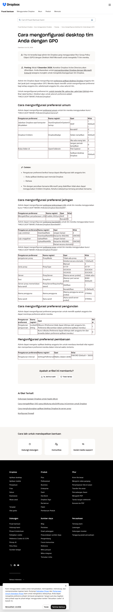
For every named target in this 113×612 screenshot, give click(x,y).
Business (44, 485)
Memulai (57, 11)
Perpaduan (13, 485)
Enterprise (44, 488)
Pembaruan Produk (48, 511)
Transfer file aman (79, 488)
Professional (45, 481)
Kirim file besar (77, 477)
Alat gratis (13, 511)
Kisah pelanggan (47, 531)
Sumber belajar (15, 550)
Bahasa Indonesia (15, 579)
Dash (43, 492)
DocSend (44, 496)
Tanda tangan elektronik (81, 500)
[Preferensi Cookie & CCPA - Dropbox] (36, 596)
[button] (19, 20)
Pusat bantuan (7, 11)
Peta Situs (13, 546)
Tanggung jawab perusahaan (83, 535)
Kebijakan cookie (15, 535)
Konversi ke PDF (78, 503)
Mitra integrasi (46, 553)
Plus (42, 477)
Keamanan (13, 496)
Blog (42, 524)
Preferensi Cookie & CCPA (19, 538)
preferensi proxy (49, 247)
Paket (43, 507)
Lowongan (76, 527)
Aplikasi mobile (15, 481)
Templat (12, 507)
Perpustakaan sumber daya (51, 535)
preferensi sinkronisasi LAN (54, 205)
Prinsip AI (12, 542)
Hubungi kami (14, 527)
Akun (40, 11)
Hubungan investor (79, 531)
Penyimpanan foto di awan (82, 485)
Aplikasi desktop (15, 477)
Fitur (11, 488)
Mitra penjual (46, 550)
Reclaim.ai (45, 503)
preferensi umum (50, 110)
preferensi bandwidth (52, 222)
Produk (48, 11)
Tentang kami (77, 524)
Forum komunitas (47, 542)
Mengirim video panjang (81, 481)
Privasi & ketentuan (16, 531)
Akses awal (13, 500)
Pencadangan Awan (79, 492)
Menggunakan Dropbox (26, 11)
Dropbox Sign (46, 500)
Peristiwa (44, 527)
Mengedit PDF (77, 496)
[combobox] (56, 20)
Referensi (44, 546)
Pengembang (46, 538)
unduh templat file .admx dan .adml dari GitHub (69, 91)
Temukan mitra (46, 557)
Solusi (11, 492)
